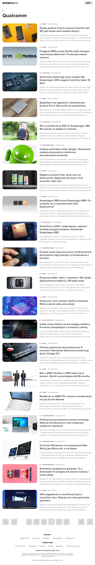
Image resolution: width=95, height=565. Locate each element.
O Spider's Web (20, 546)
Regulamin (59, 546)
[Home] (10, 3)
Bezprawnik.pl (70, 538)
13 (81, 522)
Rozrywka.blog (57, 538)
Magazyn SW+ (24, 538)
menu (88, 3)
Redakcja (42, 546)
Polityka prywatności (73, 546)
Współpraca (32, 546)
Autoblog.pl (36, 538)
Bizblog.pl (46, 538)
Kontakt (50, 546)
